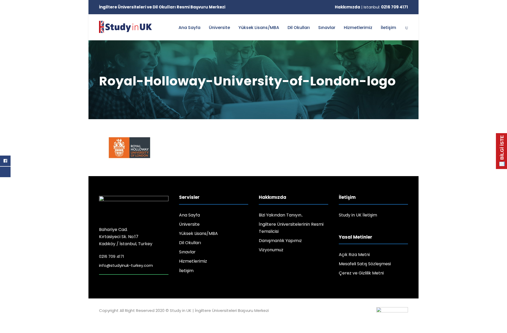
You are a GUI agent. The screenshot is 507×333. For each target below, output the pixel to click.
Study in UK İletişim (358, 215)
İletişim (388, 28)
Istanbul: (386, 7)
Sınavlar (326, 28)
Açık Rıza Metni (354, 255)
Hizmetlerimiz (358, 28)
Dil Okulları (299, 28)
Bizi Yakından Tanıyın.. (281, 215)
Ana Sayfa (189, 28)
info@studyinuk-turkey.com (126, 265)
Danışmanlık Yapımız (280, 241)
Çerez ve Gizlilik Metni (361, 273)
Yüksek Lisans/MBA (258, 28)
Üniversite (219, 28)
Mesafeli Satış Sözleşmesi (365, 264)
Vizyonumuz (271, 250)
